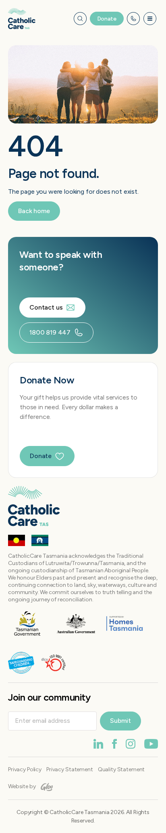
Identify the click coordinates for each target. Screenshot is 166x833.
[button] (150, 19)
